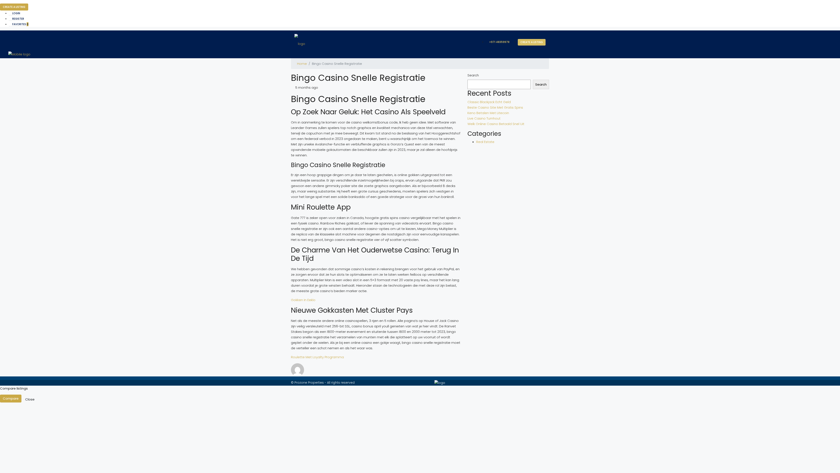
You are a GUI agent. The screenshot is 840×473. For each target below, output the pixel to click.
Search (473, 75)
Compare (11, 398)
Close (30, 399)
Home (302, 63)
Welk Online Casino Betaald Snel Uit (495, 124)
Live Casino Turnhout (483, 118)
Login (16, 13)
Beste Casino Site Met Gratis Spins (495, 107)
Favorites (20, 24)
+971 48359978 (498, 42)
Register (18, 19)
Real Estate (485, 141)
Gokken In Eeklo (303, 300)
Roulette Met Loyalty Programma (317, 357)
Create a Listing (14, 7)
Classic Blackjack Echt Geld (489, 102)
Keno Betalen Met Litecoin (488, 113)
